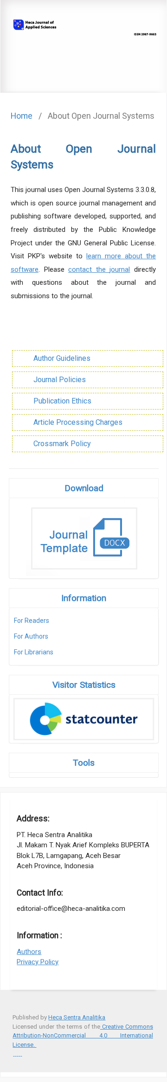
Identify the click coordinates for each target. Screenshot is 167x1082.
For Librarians (33, 652)
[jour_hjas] (13, 1053)
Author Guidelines (61, 358)
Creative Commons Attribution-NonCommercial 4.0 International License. (83, 1035)
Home (21, 116)
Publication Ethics (62, 401)
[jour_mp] (15, 1053)
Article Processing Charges (77, 422)
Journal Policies (59, 379)
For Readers (31, 620)
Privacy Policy (37, 962)
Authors (29, 952)
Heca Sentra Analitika (76, 1017)
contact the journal (99, 269)
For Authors (31, 636)
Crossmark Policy (62, 443)
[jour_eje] (17, 1053)
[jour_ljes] (19, 1053)
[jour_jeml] (21, 1053)
